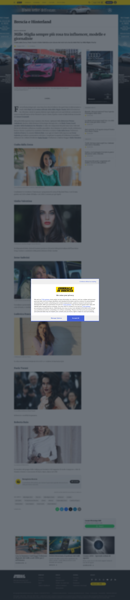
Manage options (56, 318)
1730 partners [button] (45, 299)
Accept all (75, 318)
